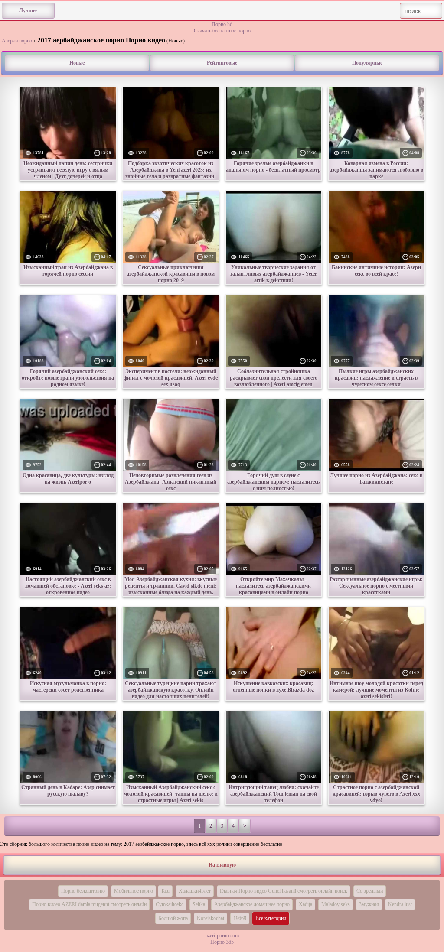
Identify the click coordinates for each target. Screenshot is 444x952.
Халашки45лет (195, 891)
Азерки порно (17, 41)
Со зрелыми (369, 891)
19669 (239, 918)
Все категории (270, 918)
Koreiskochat (210, 918)
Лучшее (28, 10)
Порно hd (222, 24)
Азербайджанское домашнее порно (252, 904)
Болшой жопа (173, 918)
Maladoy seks (335, 904)
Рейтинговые (222, 63)
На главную (222, 865)
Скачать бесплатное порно (222, 31)
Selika (199, 904)
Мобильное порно (133, 891)
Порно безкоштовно (83, 891)
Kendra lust (400, 904)
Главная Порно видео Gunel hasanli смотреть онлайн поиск (283, 891)
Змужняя (369, 904)
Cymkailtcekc (169, 904)
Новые (77, 63)
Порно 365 (222, 942)
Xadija (305, 904)
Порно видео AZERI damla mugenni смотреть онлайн (89, 904)
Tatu (165, 891)
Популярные (367, 63)
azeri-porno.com (222, 936)
